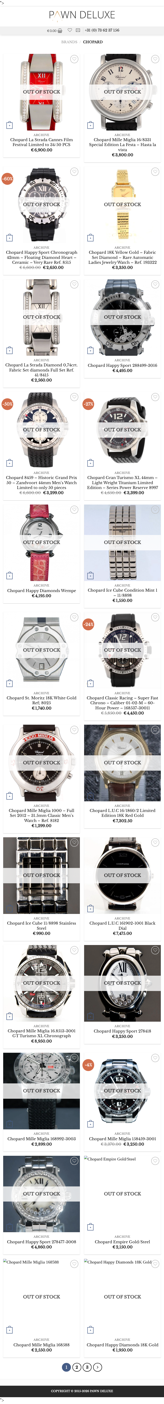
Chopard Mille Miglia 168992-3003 (41, 1139)
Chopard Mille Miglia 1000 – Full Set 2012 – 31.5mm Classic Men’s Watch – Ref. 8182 (41, 815)
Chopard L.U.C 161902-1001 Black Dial (122, 926)
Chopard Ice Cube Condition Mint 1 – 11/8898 (122, 593)
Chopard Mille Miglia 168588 (41, 1345)
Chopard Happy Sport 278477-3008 (41, 1242)
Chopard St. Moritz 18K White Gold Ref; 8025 (41, 700)
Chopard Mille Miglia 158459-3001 (122, 1139)
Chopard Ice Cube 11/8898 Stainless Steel (41, 926)
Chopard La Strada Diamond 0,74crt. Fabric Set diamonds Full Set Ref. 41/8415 (41, 370)
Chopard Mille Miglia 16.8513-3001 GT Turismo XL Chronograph (42, 1033)
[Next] (97, 1367)
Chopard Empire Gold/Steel (122, 1242)
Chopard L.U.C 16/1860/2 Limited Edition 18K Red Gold (122, 813)
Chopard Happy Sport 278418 (122, 1031)
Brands (69, 42)
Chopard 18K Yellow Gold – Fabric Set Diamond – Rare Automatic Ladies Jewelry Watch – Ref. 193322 (122, 257)
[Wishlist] (70, 30)
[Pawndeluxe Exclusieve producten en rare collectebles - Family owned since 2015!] (82, 16)
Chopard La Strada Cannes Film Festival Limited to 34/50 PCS (41, 142)
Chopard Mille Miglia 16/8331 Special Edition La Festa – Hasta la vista (122, 145)
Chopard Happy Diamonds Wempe (41, 590)
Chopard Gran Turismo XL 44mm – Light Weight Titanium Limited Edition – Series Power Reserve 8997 (122, 482)
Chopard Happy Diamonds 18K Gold (122, 1345)
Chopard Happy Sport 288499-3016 (122, 365)
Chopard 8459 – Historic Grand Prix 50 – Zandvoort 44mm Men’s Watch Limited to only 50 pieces (41, 482)
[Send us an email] (78, 30)
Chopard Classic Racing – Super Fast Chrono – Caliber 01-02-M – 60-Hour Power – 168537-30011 (122, 703)
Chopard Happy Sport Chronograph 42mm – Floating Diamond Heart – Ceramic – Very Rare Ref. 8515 (41, 257)
